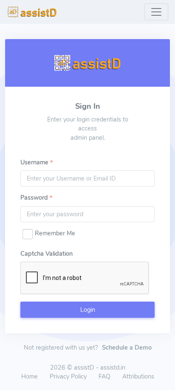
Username (34, 162)
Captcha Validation (46, 253)
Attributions (138, 376)
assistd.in (112, 367)
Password (34, 197)
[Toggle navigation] (156, 11)
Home (29, 376)
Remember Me (55, 233)
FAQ (104, 376)
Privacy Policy (68, 376)
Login (87, 309)
